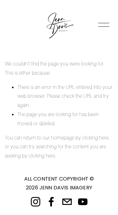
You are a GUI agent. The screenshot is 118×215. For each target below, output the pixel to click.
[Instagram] (36, 202)
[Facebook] (51, 202)
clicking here (95, 137)
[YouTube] (83, 202)
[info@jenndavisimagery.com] (67, 202)
